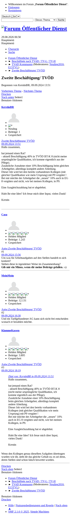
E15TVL (13, 67)
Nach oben (7, 469)
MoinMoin (7, 275)
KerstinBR (7, 107)
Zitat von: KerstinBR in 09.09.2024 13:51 (31, 376)
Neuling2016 (56, 64)
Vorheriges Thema (11, 91)
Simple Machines (39, 511)
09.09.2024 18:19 (11, 370)
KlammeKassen (10, 330)
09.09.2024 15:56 (11, 254)
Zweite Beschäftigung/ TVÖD (18, 140)
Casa (4, 214)
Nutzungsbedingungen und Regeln (35, 505)
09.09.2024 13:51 (11, 143)
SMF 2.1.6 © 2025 (18, 511)
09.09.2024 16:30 (11, 315)
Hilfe (11, 505)
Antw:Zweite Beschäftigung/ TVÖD (21, 248)
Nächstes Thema (33, 91)
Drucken (6, 94)
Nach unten (7, 97)
